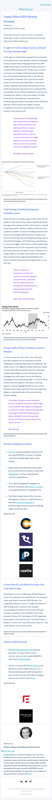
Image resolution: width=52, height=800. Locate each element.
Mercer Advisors (33, 665)
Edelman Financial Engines (19, 650)
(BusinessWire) (25, 659)
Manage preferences (26, 794)
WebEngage (13, 474)
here (30, 774)
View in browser (45, 4)
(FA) (33, 678)
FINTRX (6, 755)
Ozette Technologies (24, 502)
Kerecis (11, 452)
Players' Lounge (35, 487)
